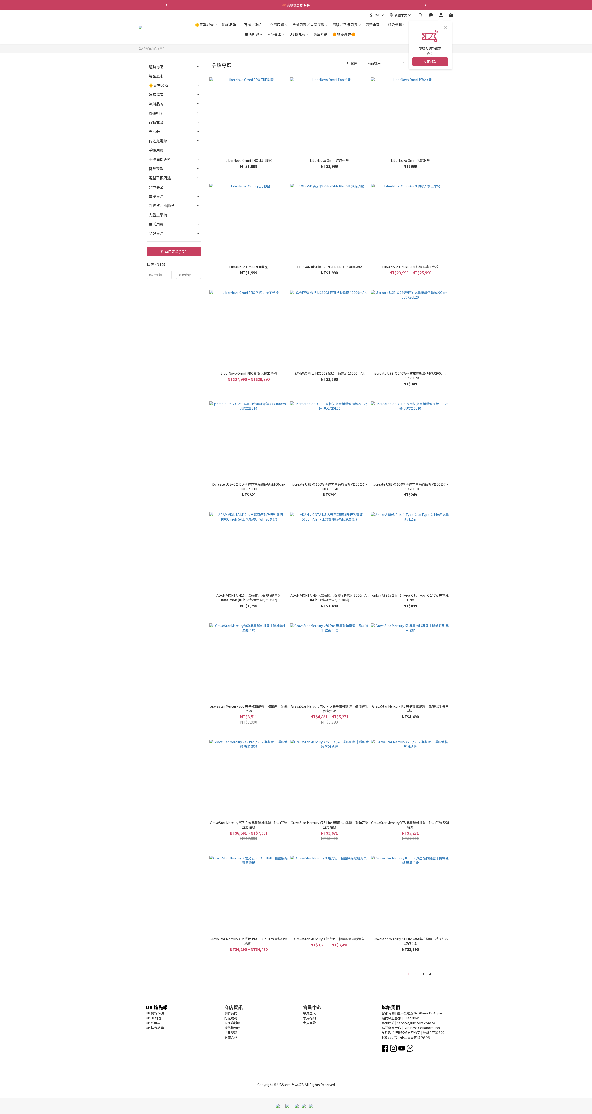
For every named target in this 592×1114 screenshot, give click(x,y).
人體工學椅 (158, 215)
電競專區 (373, 24)
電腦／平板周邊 (345, 24)
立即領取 (430, 61)
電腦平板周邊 (160, 178)
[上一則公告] (166, 5)
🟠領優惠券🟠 (344, 34)
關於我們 (230, 1013)
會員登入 (309, 1013)
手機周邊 (156, 150)
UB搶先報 (297, 34)
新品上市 (156, 76)
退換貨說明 (232, 1022)
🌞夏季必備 (204, 24)
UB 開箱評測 (155, 1013)
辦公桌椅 (395, 24)
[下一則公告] (425, 5)
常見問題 (230, 1032)
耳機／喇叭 (253, 24)
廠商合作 (230, 1037)
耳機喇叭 (156, 113)
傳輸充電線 (158, 141)
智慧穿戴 (156, 168)
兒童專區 (274, 34)
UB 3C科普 (153, 1018)
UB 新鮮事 (153, 1022)
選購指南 (156, 94)
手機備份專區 (160, 159)
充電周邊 (277, 24)
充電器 (154, 131)
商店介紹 (320, 34)
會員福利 (309, 1018)
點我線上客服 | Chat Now (400, 1018)
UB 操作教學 (155, 1027)
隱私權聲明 (232, 1027)
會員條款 (309, 1022)
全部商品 (145, 48)
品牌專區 (159, 48)
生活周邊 (252, 34)
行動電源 (156, 122)
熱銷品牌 (229, 24)
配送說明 (230, 1018)
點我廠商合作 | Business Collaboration (411, 1027)
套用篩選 (176, 251)
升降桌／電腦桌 (162, 205)
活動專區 (156, 66)
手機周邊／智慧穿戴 (308, 24)
